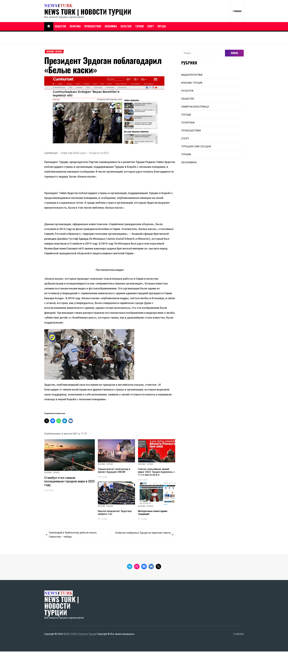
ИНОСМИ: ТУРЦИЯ (54, 51)
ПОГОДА (162, 26)
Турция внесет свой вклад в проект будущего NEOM (114, 470)
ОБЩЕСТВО (60, 26)
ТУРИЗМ (139, 26)
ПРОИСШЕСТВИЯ (92, 26)
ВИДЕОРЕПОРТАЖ (191, 74)
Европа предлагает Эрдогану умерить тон (115, 512)
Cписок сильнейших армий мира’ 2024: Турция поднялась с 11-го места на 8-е (156, 472)
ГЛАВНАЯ (237, 11)
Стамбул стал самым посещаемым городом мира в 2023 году (69, 481)
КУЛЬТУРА (126, 26)
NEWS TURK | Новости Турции (87, 11)
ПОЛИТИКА (75, 26)
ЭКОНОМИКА (111, 26)
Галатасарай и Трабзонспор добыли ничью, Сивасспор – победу (73, 534)
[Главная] (48, 26)
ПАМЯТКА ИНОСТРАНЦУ (195, 106)
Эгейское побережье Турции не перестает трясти (143, 532)
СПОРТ (150, 26)
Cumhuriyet (50, 153)
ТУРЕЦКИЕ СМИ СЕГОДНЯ (196, 146)
